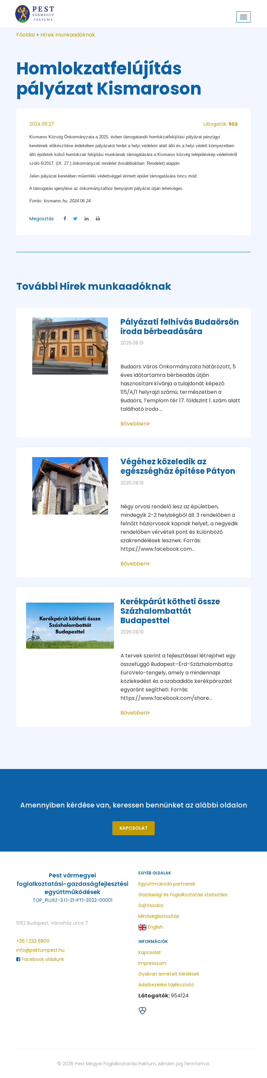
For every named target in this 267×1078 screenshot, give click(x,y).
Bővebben (133, 423)
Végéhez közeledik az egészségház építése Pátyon (177, 466)
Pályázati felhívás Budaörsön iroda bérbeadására (179, 326)
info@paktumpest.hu (40, 950)
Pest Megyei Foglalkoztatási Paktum (115, 1063)
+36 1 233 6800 (32, 941)
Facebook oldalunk (43, 959)
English (155, 927)
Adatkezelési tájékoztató (166, 984)
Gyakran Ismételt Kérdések (168, 974)
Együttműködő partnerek (166, 884)
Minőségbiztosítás (158, 916)
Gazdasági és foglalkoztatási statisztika (182, 894)
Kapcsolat (133, 828)
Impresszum (152, 963)
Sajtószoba (150, 905)
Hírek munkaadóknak (67, 34)
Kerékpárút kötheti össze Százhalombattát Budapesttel (170, 611)
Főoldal (25, 34)
